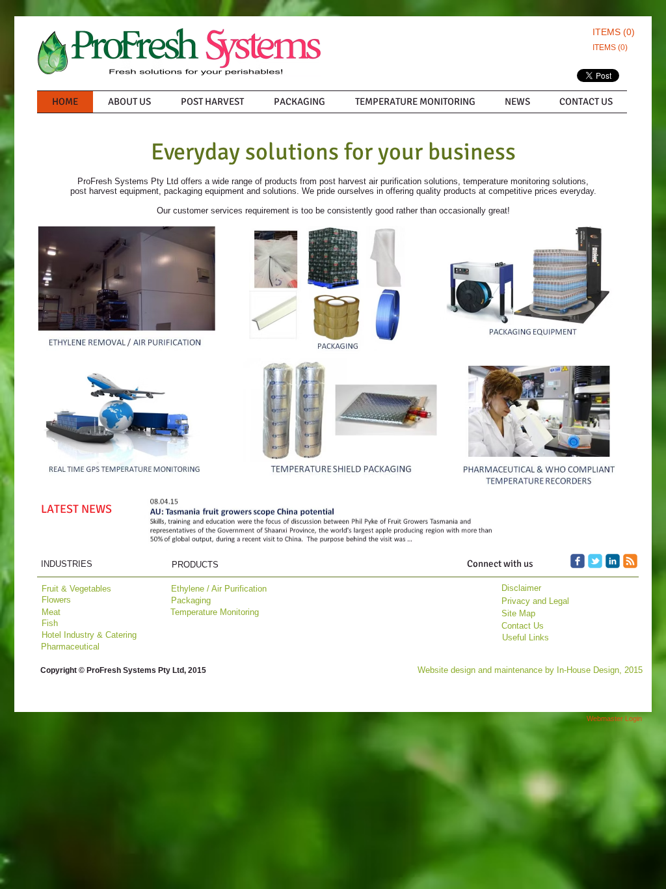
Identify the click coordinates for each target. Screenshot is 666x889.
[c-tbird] (595, 561)
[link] (611, 32)
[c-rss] (630, 561)
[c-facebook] (577, 561)
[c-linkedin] (613, 561)
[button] (321, 525)
